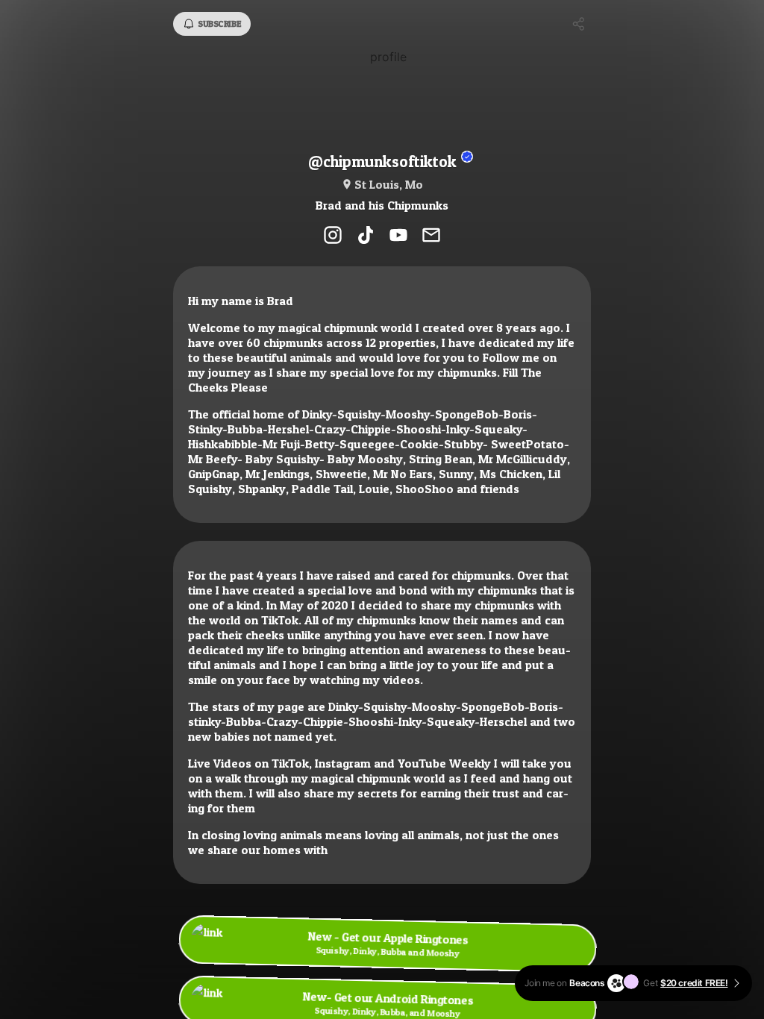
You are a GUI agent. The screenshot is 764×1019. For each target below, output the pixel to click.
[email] (431, 236)
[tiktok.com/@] (365, 236)
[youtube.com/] (398, 236)
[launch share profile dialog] (579, 24)
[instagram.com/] (332, 236)
